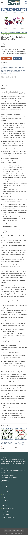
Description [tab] (4, 85)
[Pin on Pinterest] (13, 77)
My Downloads (6, 494)
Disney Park (13, 68)
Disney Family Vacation (6, 68)
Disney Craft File (20, 67)
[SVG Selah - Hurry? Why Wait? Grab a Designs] (14, 2)
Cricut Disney (6, 67)
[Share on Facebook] (5, 77)
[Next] (27, 440)
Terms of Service (6, 514)
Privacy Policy (6, 511)
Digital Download (12, 67)
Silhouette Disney (16, 71)
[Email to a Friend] (10, 77)
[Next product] (2, 44)
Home (2, 34)
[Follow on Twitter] (2, 481)
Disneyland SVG (4, 70)
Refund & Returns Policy (8, 517)
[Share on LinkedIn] (15, 77)
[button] (2, 2)
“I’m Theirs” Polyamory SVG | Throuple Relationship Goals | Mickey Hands (20, 444)
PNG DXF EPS (9, 71)
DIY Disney (10, 70)
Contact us (5, 500)
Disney (7, 34)
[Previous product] (5, 44)
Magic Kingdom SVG (17, 70)
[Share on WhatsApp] (2, 77)
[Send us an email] (5, 481)
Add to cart (6, 58)
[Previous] (1, 440)
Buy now (17, 58)
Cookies (4, 497)
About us (5, 488)
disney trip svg (20, 68)
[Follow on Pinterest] (7, 481)
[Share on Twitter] (7, 77)
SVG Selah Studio (7, 73)
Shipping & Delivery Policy (9, 508)
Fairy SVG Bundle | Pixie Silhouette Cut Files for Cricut (6, 443)
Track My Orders (6, 491)
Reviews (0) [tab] (4, 88)
